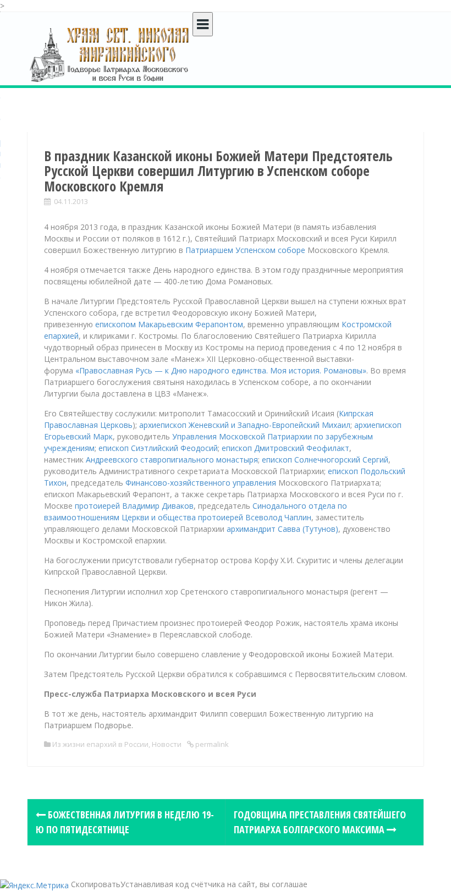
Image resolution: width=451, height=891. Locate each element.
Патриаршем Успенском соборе (245, 250)
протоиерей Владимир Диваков (134, 506)
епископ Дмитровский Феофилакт (285, 448)
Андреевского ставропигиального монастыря (172, 459)
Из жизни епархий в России (100, 744)
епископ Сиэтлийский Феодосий (158, 448)
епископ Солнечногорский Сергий (325, 459)
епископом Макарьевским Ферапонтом (169, 324)
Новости (167, 744)
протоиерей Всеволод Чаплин (254, 517)
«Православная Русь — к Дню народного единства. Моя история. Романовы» (220, 370)
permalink (211, 744)
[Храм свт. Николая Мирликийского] (110, 54)
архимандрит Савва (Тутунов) (282, 529)
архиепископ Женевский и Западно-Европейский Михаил (244, 425)
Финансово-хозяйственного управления (200, 482)
